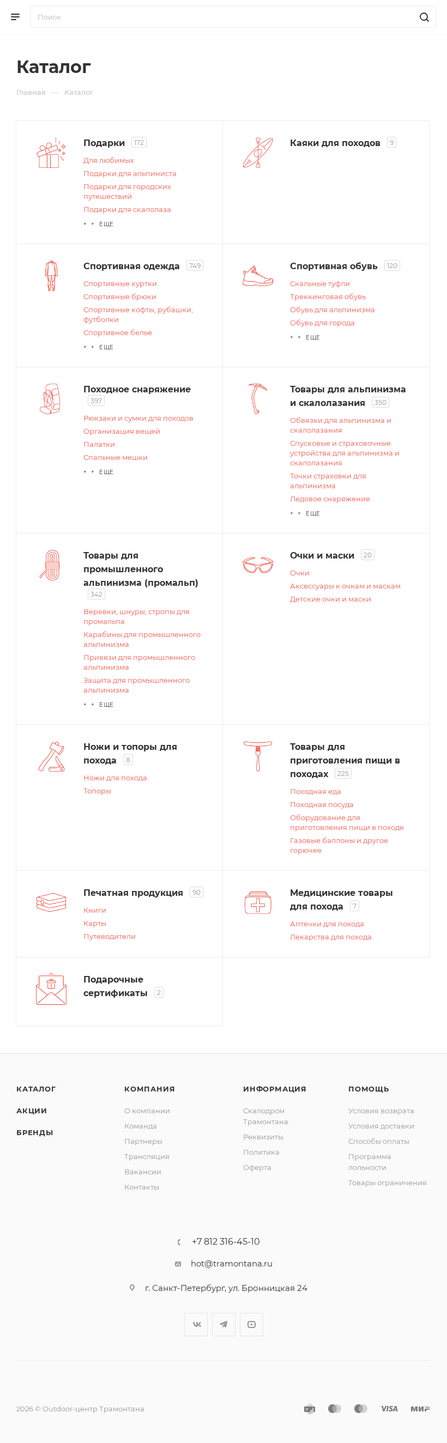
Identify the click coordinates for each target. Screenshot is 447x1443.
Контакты (141, 1187)
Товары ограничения (387, 1182)
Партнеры (143, 1141)
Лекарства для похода (331, 936)
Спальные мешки (115, 457)
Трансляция (147, 1156)
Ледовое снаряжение (330, 498)
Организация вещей (121, 431)
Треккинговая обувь (328, 296)
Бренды (34, 1132)
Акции (31, 1110)
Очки (300, 572)
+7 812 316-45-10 (226, 1242)
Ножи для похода (115, 777)
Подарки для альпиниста (130, 173)
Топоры (97, 790)
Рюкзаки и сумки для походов (138, 418)
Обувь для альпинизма (332, 309)
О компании (147, 1110)
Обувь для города (322, 322)
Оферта (257, 1167)
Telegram (223, 1324)
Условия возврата (381, 1110)
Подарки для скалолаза (127, 209)
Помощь (368, 1088)
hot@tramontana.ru (232, 1263)
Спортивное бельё (117, 332)
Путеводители (109, 936)
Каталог (36, 1088)
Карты (94, 923)
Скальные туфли (320, 283)
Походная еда (315, 791)
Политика (261, 1152)
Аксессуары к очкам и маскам (345, 585)
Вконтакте (196, 1324)
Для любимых (108, 160)
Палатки (99, 444)
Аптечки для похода (327, 923)
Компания (149, 1088)
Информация (275, 1088)
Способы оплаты (378, 1141)
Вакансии (142, 1171)
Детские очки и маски (330, 599)
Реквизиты (263, 1136)
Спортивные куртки (120, 283)
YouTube (251, 1324)
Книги (94, 910)
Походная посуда (322, 804)
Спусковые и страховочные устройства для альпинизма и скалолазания (345, 453)
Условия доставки (381, 1125)
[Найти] (422, 17)
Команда (140, 1125)
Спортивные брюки (119, 296)
